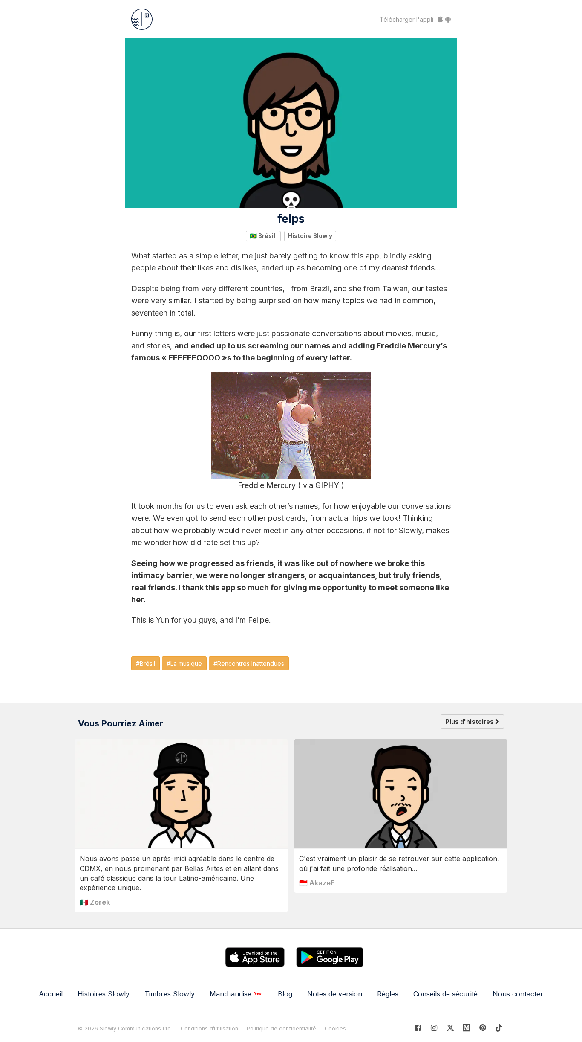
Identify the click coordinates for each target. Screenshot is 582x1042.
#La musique (184, 663)
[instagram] (434, 1027)
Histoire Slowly (310, 235)
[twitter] (450, 1027)
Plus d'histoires (470, 721)
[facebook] (418, 1027)
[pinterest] (467, 1027)
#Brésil (145, 663)
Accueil (51, 994)
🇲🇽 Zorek (95, 902)
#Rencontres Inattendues (248, 663)
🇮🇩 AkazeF (316, 883)
